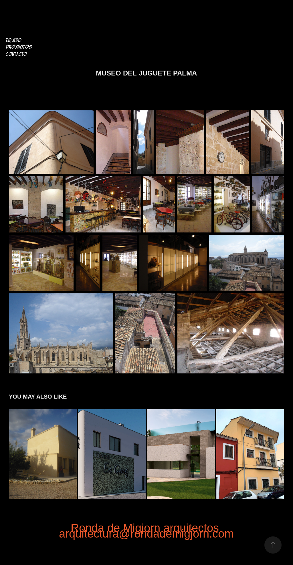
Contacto (16, 54)
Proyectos (19, 47)
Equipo (13, 40)
